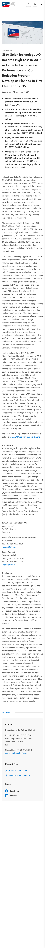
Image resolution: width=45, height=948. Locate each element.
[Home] (6, 4)
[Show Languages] (35, 4)
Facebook (14, 790)
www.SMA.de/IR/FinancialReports (25, 436)
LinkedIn (13, 795)
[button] (28, 4)
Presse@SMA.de (9, 546)
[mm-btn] (42, 4)
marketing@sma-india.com (16, 753)
